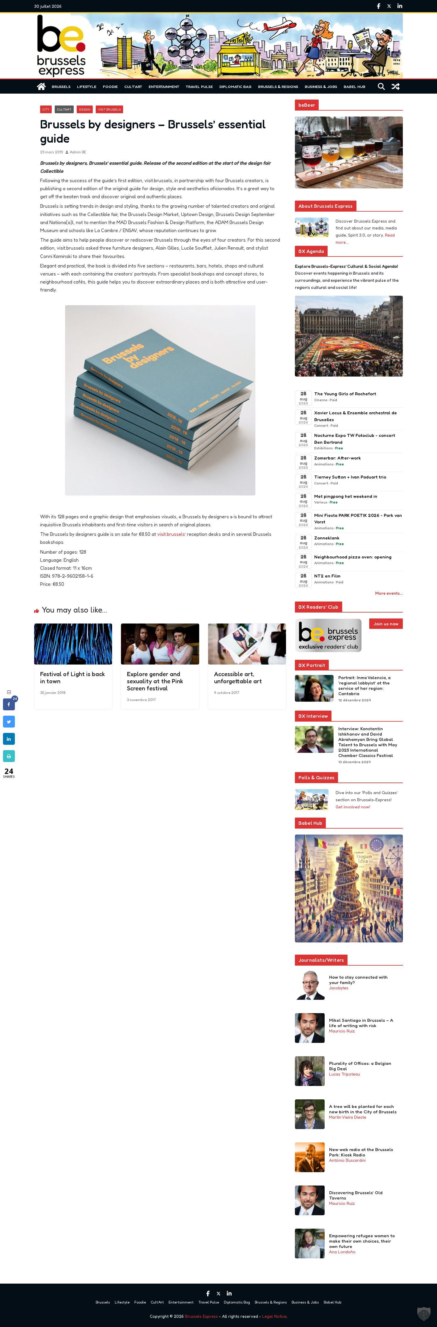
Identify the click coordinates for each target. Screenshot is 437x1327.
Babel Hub (354, 86)
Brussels (61, 86)
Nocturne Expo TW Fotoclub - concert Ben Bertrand (354, 438)
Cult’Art (133, 86)
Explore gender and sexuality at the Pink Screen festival (155, 681)
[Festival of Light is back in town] (73, 628)
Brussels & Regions (278, 86)
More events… (389, 593)
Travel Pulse (199, 86)
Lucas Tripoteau (344, 1073)
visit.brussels (171, 534)
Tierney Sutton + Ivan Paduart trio (350, 477)
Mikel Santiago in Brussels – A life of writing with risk (361, 1023)
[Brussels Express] (41, 86)
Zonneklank (326, 538)
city (46, 109)
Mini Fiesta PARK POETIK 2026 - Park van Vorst (358, 518)
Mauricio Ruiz (342, 1030)
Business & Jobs (321, 86)
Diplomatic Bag (235, 86)
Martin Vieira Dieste (347, 1117)
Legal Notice (274, 1316)
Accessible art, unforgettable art (238, 677)
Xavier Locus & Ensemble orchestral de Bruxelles (355, 416)
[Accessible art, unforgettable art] (247, 628)
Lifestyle (86, 86)
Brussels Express (201, 1316)
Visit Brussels (109, 109)
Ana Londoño (342, 1251)
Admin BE (78, 152)
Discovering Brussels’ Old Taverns (356, 1195)
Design (84, 109)
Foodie (110, 86)
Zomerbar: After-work (337, 458)
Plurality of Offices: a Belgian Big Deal (360, 1066)
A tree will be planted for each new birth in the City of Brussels (363, 1109)
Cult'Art (64, 109)
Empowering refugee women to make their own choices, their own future (362, 1241)
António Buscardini (347, 1160)
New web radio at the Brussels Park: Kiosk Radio (361, 1152)
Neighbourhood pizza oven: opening (353, 557)
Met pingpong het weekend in (345, 496)
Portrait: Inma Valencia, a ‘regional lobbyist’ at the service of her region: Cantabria (364, 685)
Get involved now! (353, 806)
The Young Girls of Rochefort (345, 393)
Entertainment (164, 86)
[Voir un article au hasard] (396, 86)
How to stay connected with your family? (358, 980)
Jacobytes (338, 987)
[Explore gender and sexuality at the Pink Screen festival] (160, 628)
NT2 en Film (327, 576)
